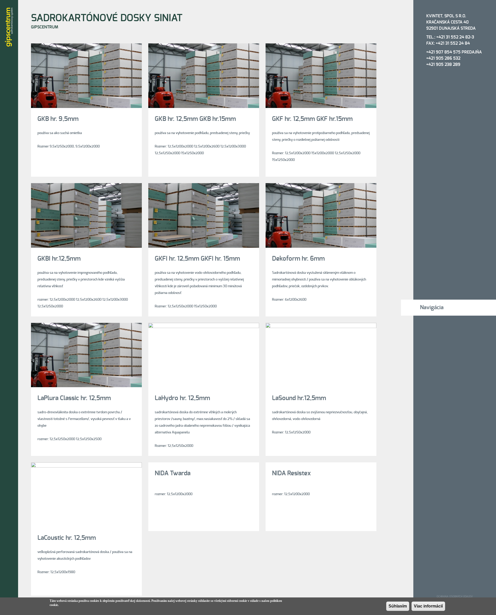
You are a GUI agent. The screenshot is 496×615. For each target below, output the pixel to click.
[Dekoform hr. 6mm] (321, 186)
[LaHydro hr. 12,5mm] (203, 326)
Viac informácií (428, 606)
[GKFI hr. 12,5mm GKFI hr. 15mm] (203, 186)
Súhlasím (398, 606)
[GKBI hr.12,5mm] (86, 186)
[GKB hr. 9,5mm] (86, 46)
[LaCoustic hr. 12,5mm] (86, 465)
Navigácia (432, 307)
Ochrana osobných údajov (455, 596)
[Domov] (9, 27)
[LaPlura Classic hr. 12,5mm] (86, 326)
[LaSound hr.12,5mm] (321, 326)
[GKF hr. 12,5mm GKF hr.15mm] (321, 46)
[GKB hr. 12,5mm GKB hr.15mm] (203, 46)
